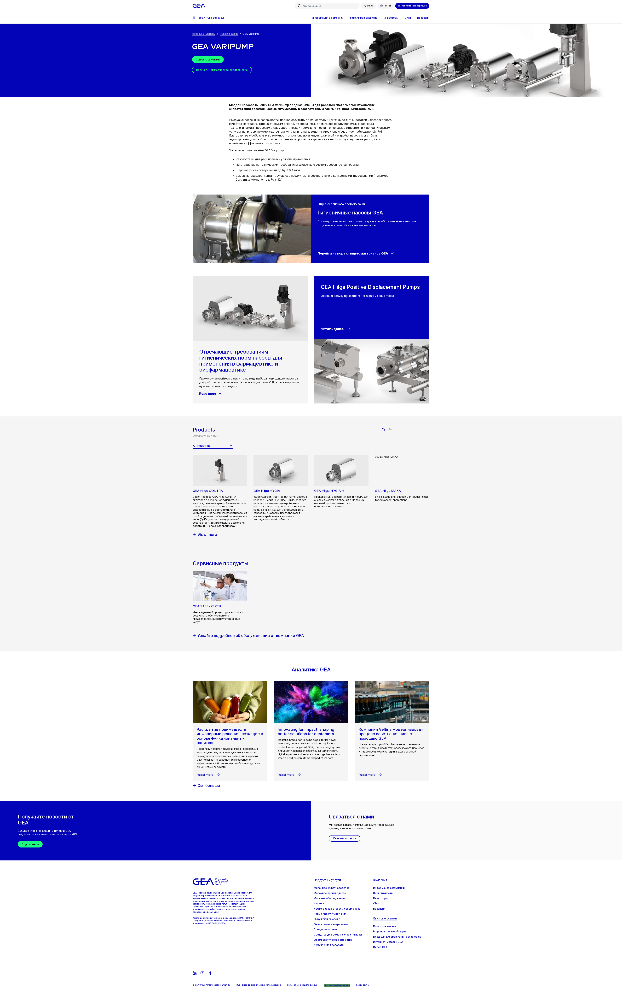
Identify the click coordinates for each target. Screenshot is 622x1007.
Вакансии (379, 908)
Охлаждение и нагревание (331, 924)
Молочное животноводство (332, 887)
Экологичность (383, 893)
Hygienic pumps (229, 33)
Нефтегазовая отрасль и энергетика (337, 908)
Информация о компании (389, 887)
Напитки (319, 903)
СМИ (376, 903)
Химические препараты (329, 945)
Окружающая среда (327, 919)
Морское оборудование (329, 898)
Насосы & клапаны (203, 33)
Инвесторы (380, 898)
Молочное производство (330, 893)
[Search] (385, 430)
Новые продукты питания (330, 913)
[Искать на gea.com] (299, 6)
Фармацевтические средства (333, 939)
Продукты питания (326, 929)
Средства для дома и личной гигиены (338, 934)
